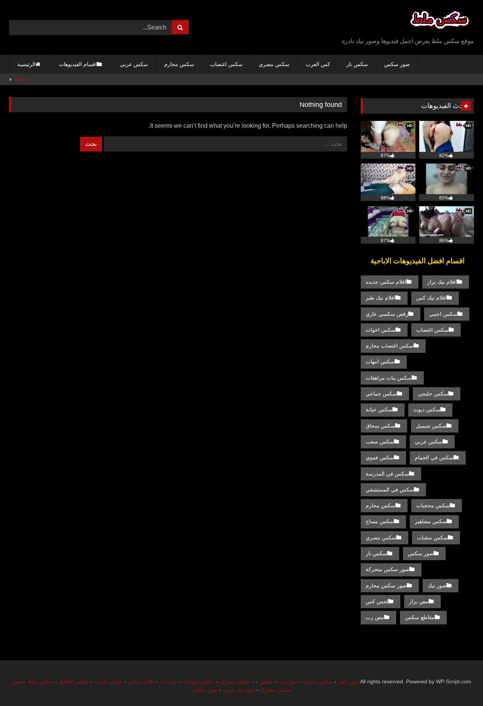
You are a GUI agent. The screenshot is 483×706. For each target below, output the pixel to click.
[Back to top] (459, 683)
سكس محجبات (433, 505)
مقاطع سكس (420, 617)
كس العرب (318, 64)
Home (21, 79)
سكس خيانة (379, 409)
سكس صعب (380, 442)
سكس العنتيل (73, 681)
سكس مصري (274, 64)
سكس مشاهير (431, 521)
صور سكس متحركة (387, 569)
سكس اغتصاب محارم (390, 346)
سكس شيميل (431, 426)
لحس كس (377, 601)
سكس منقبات (432, 538)
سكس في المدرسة (387, 474)
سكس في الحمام (434, 457)
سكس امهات (380, 361)
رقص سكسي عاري (387, 314)
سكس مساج (380, 521)
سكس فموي (380, 457)
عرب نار (168, 681)
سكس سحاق (380, 426)
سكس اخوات (380, 330)
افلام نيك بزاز (442, 282)
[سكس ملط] (439, 21)
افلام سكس (141, 681)
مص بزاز (419, 601)
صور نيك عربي (239, 690)
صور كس (348, 681)
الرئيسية (26, 64)
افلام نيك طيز (380, 298)
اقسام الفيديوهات (78, 64)
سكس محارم (179, 64)
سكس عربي (134, 64)
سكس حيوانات (198, 681)
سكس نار (357, 64)
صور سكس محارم (386, 585)
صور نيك (437, 585)
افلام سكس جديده (386, 282)
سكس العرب (108, 681)
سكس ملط (41, 681)
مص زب (375, 617)
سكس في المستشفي (390, 490)
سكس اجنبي (443, 314)
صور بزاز (288, 681)
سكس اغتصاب (226, 64)
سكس (266, 681)
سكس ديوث (426, 409)
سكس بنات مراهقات (389, 378)
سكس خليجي (433, 394)
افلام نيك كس (431, 298)
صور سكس (397, 64)
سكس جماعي (381, 394)
